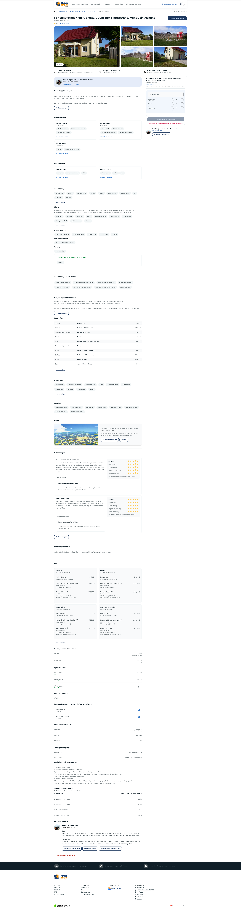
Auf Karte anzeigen (111, 439)
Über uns (57, 887)
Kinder (150, 104)
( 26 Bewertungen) (64, 23)
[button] (87, 47)
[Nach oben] (237, 908)
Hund (149, 107)
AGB (82, 890)
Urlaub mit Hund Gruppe (145, 890)
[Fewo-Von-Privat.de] (120, 888)
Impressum (85, 887)
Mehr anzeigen (61, 108)
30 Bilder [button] (59, 64)
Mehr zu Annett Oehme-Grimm (71, 84)
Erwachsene (151, 99)
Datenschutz (85, 892)
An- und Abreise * (154, 94)
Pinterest (140, 896)
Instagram (140, 894)
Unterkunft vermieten (170, 4)
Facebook (140, 887)
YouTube (140, 892)
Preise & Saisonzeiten (178, 111)
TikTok (139, 899)
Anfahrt (123, 439)
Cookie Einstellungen (88, 894)
